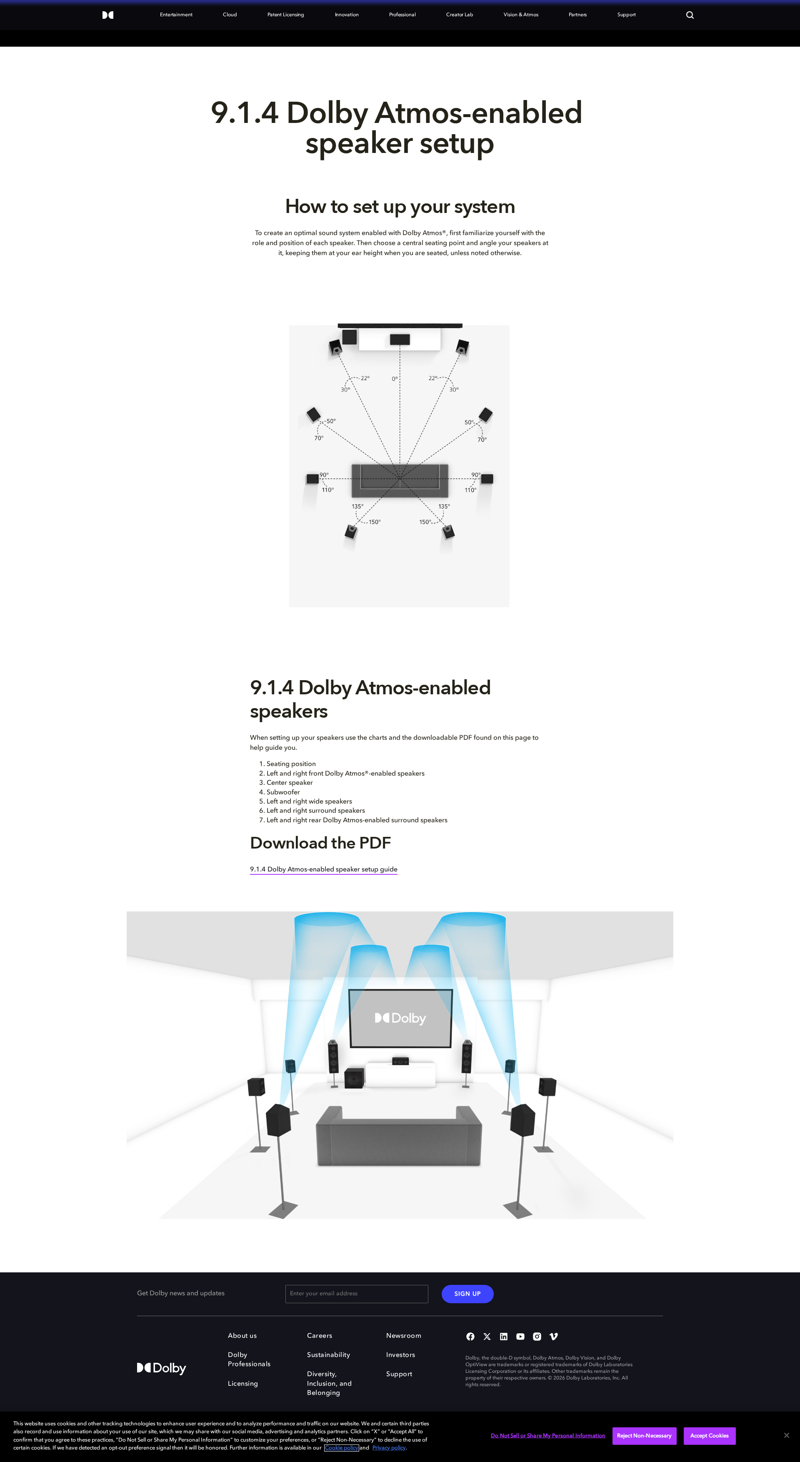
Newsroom (403, 1336)
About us (242, 1336)
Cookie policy (341, 1448)
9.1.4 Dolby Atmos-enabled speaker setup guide (324, 869)
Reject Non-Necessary (644, 1436)
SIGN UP (468, 1294)
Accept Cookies (709, 1436)
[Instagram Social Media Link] (537, 1337)
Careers (319, 1336)
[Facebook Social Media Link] (470, 1337)
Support (399, 1374)
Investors (400, 1355)
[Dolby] (108, 15)
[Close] (787, 1435)
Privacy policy (389, 1448)
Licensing (243, 1384)
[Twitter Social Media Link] (487, 1337)
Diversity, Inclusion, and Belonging (329, 1384)
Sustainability (328, 1355)
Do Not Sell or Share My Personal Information (548, 1436)
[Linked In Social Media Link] (504, 1337)
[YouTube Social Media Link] (520, 1337)
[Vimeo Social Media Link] (554, 1337)
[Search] (690, 15)
